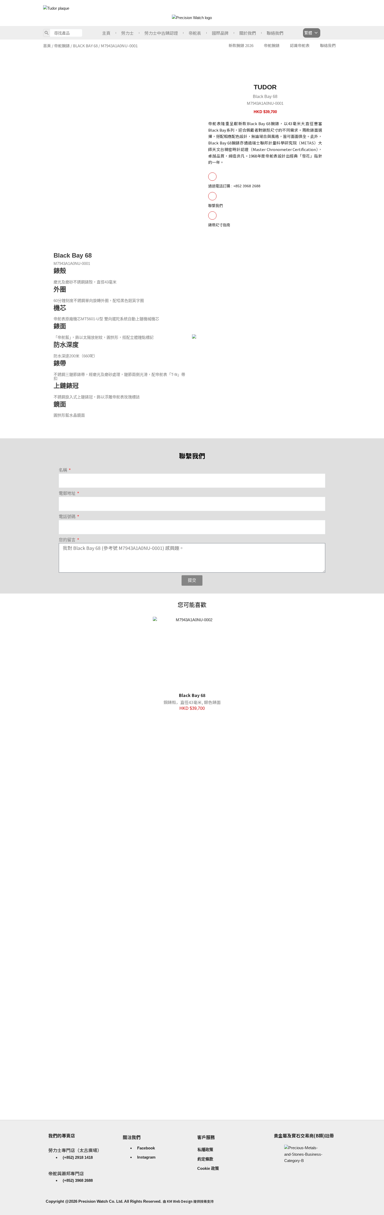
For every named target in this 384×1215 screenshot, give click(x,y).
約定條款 (205, 1159)
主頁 (106, 33)
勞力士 (127, 33)
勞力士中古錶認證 (161, 33)
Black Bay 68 (85, 45)
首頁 (47, 45)
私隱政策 (205, 1149)
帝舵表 (195, 33)
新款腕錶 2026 (241, 45)
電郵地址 (68, 493)
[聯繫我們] (212, 196)
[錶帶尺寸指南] (212, 215)
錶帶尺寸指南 (219, 225)
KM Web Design (180, 1201)
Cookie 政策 (208, 1168)
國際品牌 (220, 33)
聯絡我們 (275, 33)
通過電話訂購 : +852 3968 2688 (234, 186)
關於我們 (247, 33)
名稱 (63, 470)
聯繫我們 (215, 206)
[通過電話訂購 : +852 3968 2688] (212, 176)
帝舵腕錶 (62, 45)
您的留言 (68, 540)
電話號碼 (68, 516)
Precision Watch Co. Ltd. (100, 1201)
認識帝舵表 (300, 45)
